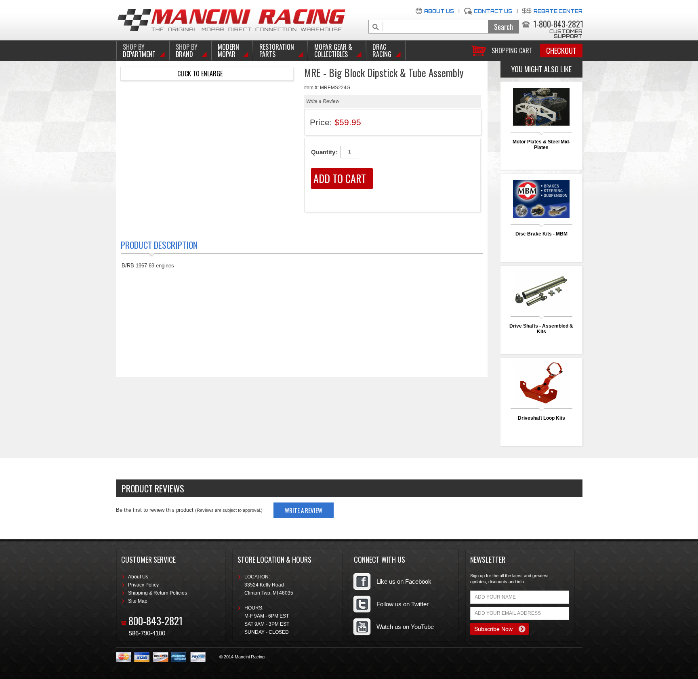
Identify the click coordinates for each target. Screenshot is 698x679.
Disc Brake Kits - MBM (541, 234)
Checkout (561, 50)
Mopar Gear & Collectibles (333, 50)
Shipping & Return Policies (157, 593)
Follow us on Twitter (402, 604)
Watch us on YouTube (405, 626)
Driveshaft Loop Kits (541, 418)
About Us (439, 11)
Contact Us (493, 11)
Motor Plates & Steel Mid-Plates (541, 144)
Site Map (137, 601)
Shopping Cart (512, 50)
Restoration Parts (276, 50)
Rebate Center (558, 11)
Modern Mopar (228, 50)
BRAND (187, 50)
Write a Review (322, 101)
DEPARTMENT (139, 50)
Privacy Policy (143, 585)
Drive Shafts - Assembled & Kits (541, 328)
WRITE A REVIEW (303, 510)
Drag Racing (381, 50)
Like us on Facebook (403, 581)
